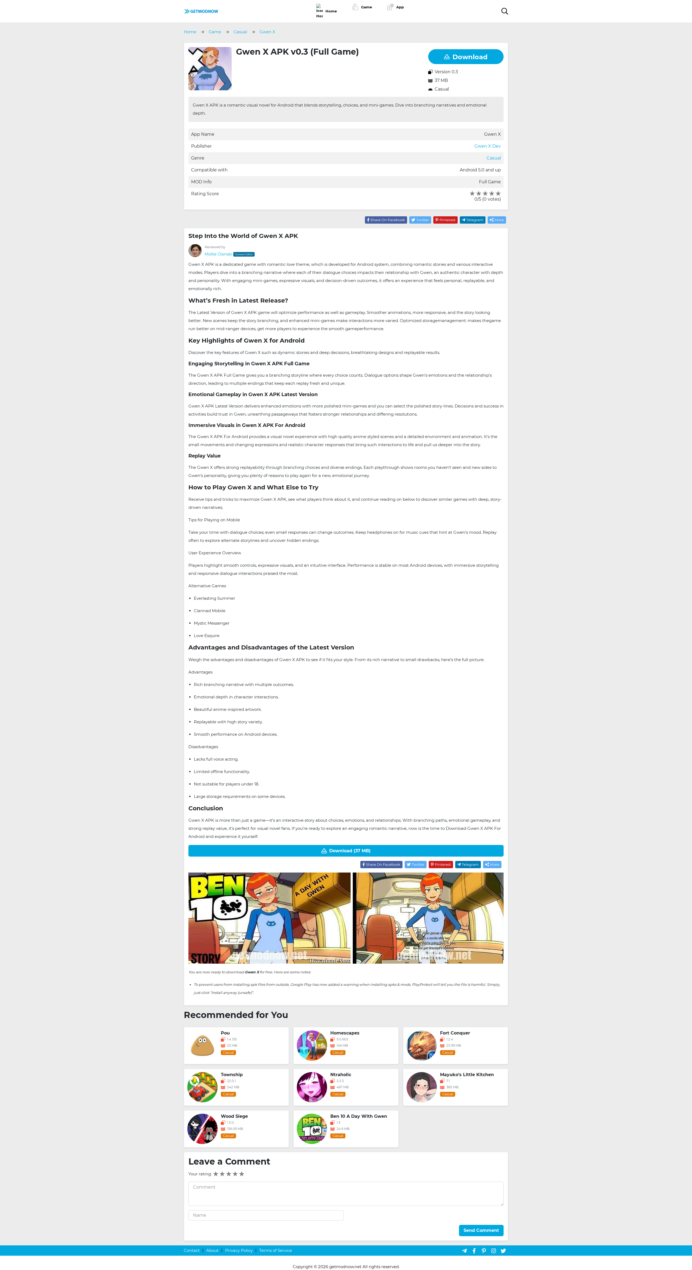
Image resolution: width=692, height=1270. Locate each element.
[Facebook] (474, 1251)
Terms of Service (275, 1250)
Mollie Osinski (218, 254)
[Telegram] (464, 1251)
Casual (442, 89)
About (212, 1250)
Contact (192, 1250)
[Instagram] (493, 1251)
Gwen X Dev (487, 146)
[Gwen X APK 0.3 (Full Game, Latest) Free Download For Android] (201, 10)
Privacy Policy (239, 1250)
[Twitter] (503, 1251)
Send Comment (481, 1230)
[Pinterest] (484, 1251)
